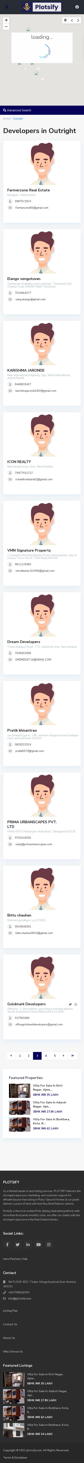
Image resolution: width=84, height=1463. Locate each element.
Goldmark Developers (26, 1004)
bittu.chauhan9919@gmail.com (34, 933)
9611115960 (23, 564)
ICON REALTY (19, 461)
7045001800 (23, 653)
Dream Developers (23, 641)
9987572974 (23, 201)
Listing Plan (10, 1311)
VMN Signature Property (29, 550)
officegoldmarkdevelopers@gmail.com (39, 1024)
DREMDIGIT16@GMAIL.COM (33, 660)
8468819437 (23, 384)
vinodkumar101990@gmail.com (34, 571)
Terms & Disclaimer (15, 1458)
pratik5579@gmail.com (29, 751)
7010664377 (23, 293)
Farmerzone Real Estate (28, 190)
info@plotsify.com (19, 1298)
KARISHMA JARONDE (25, 370)
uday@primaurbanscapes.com (33, 844)
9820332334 (23, 744)
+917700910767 (19, 1292)
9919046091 (23, 926)
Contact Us (10, 1324)
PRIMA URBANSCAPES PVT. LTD (32, 824)
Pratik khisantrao (22, 730)
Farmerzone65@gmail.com (31, 208)
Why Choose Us (13, 1351)
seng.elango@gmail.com (30, 299)
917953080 (22, 1018)
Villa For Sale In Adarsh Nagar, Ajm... (49, 1104)
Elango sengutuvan (23, 278)
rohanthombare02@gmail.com (33, 479)
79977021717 (24, 473)
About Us (9, 1338)
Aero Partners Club (15, 1259)
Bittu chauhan (19, 915)
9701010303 (23, 838)
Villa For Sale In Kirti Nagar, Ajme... (47, 1088)
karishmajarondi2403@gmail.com (35, 391)
